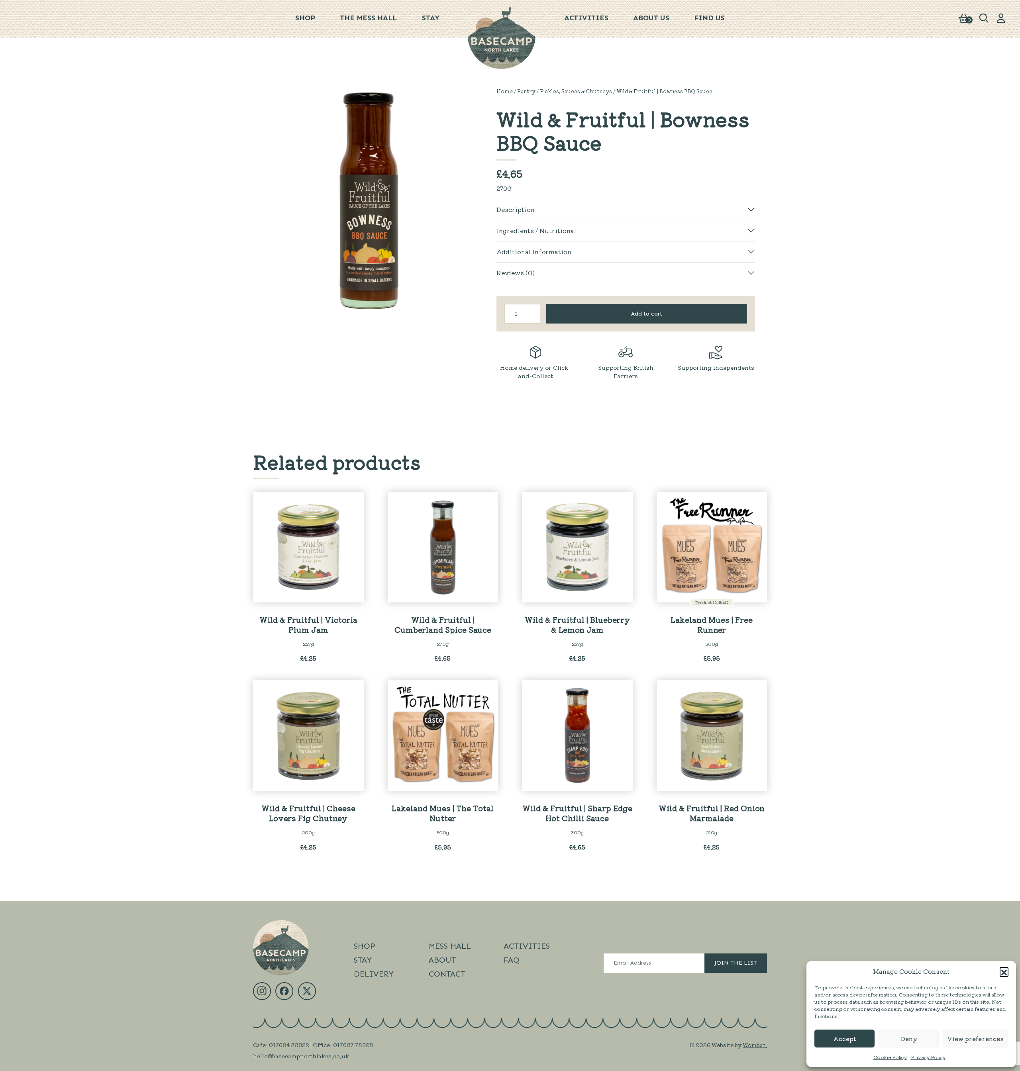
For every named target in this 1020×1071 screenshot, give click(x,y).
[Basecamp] (502, 37)
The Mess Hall (368, 18)
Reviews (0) (515, 272)
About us (651, 18)
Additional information (533, 251)
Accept (844, 1038)
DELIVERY (374, 974)
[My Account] (1001, 17)
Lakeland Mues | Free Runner (712, 624)
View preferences (975, 1038)
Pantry (526, 91)
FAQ (512, 960)
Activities (586, 18)
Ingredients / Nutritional (536, 230)
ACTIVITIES (527, 946)
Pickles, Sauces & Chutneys (576, 91)
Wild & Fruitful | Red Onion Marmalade (712, 812)
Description (515, 209)
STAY (430, 18)
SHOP (364, 946)
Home (504, 91)
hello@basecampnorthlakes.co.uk (301, 1056)
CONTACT (447, 974)
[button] (1004, 971)
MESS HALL (450, 946)
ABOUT (442, 960)
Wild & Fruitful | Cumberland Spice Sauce (442, 624)
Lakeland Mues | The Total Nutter (443, 812)
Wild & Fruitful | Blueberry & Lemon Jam (577, 624)
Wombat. (755, 1045)
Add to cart (646, 313)
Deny (908, 1038)
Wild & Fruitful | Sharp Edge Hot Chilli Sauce (577, 812)
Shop (305, 18)
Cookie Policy (890, 1056)
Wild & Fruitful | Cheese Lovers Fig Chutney (308, 812)
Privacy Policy (928, 1056)
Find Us (709, 18)
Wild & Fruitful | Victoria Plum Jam (308, 624)
